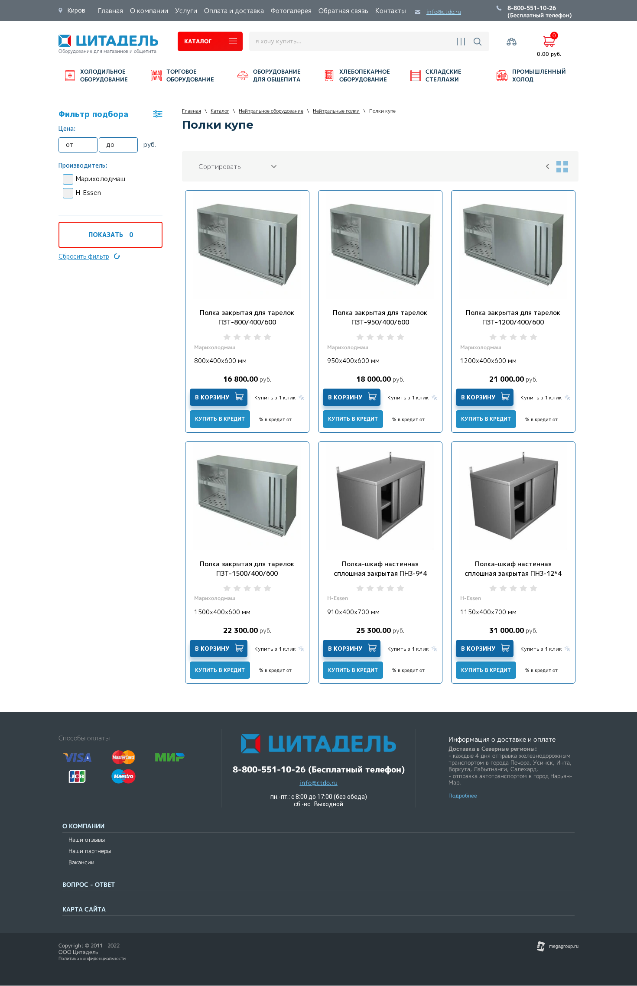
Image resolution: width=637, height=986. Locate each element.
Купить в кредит (220, 418)
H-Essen (88, 192)
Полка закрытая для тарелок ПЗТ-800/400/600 (247, 317)
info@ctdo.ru (443, 12)
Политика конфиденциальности (92, 958)
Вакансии (81, 862)
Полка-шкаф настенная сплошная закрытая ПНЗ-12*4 (513, 568)
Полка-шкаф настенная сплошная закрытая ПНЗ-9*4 (380, 568)
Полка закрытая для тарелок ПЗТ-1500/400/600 (247, 568)
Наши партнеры (89, 851)
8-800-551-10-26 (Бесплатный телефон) (539, 12)
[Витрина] (562, 166)
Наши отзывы (86, 840)
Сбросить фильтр (83, 256)
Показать (110, 234)
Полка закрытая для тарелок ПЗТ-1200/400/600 (513, 317)
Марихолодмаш (100, 178)
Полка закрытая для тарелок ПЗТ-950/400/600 (380, 317)
